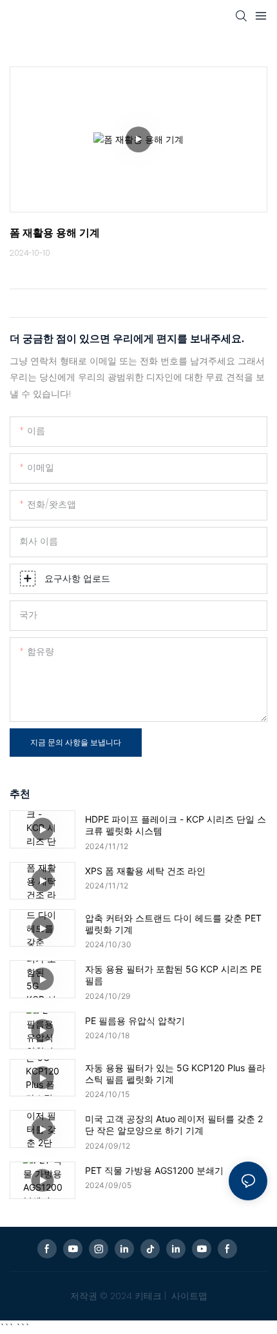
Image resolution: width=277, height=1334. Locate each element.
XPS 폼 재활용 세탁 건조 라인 (145, 870)
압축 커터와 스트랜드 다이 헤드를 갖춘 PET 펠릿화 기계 (173, 923)
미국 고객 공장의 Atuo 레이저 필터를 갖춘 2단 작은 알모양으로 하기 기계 (174, 1124)
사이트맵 (188, 1295)
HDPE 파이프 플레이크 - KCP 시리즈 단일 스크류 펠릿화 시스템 (175, 825)
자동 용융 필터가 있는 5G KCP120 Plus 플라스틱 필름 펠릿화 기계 (175, 1073)
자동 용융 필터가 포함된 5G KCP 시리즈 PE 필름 (173, 974)
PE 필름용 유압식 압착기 (135, 1020)
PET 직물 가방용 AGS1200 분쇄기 (154, 1170)
